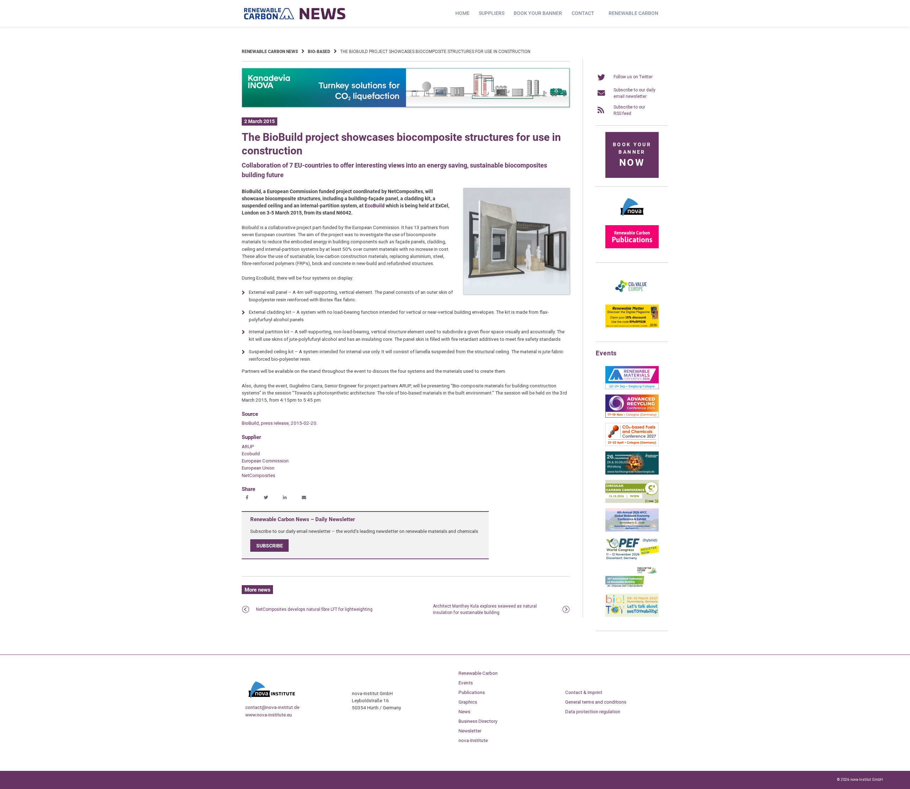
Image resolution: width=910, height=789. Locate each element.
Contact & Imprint (583, 692)
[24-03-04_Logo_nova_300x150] (632, 218)
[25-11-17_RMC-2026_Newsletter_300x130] (632, 387)
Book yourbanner (632, 155)
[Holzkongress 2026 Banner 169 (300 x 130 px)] (632, 473)
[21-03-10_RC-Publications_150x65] (632, 246)
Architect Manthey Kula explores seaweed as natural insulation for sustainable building (485, 609)
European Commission (265, 461)
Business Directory (478, 721)
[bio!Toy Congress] (632, 615)
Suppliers (491, 13)
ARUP (248, 446)
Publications (472, 692)
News (464, 711)
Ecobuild (251, 453)
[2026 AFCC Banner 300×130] (632, 530)
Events (466, 682)
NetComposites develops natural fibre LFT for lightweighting (314, 609)
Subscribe (269, 546)
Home (462, 13)
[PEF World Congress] (632, 558)
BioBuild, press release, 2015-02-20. (279, 423)
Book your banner (538, 13)
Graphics (468, 702)
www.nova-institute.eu (268, 714)
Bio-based (319, 51)
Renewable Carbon (633, 13)
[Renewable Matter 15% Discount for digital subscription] (632, 326)
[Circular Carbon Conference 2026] (632, 501)
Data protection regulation (592, 711)
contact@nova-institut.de (272, 707)
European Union (258, 468)
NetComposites (258, 475)
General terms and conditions (595, 702)
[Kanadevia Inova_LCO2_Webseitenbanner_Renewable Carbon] (406, 106)
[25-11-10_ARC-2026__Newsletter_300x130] (632, 416)
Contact (583, 13)
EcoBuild (375, 205)
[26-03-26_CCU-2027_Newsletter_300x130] (632, 444)
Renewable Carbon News (270, 51)
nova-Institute (473, 740)
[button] (248, 498)
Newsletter (470, 731)
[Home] (295, 13)
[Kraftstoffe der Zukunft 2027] (632, 586)
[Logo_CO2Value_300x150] (632, 297)
